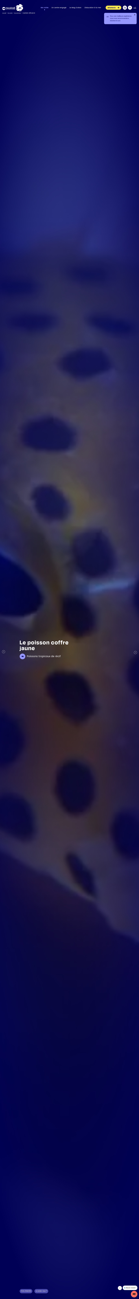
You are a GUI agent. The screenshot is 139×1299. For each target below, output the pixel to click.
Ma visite (44, 7)
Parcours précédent (4, 649)
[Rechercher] (125, 8)
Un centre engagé (58, 7)
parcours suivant (135, 649)
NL (130, 12)
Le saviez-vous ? (41, 1291)
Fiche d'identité (26, 1291)
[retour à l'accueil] (12, 7)
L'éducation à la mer (92, 7)
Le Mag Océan (75, 7)
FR (130, 8)
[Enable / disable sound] (135, 8)
